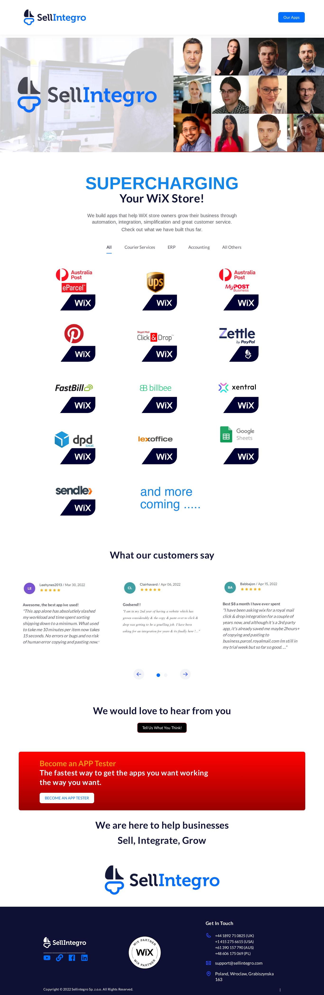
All (109, 247)
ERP (172, 247)
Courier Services (140, 247)
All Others (231, 247)
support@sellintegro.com (239, 963)
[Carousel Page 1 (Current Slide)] (158, 675)
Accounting (199, 247)
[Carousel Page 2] (165, 675)
